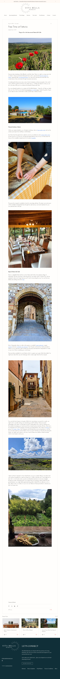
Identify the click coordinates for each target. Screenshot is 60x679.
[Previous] (4, 1)
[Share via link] (17, 606)
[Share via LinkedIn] (14, 606)
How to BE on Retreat (28, 630)
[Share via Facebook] (8, 606)
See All (56, 616)
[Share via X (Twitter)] (11, 606)
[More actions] (51, 23)
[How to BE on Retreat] (30, 623)
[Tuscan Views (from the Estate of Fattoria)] (49, 623)
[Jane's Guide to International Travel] (11, 623)
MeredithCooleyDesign (8, 665)
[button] (13, 15)
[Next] (55, 1)
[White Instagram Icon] (2, 660)
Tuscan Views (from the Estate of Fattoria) (49, 630)
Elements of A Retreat (12, 602)
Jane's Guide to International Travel (10, 630)
